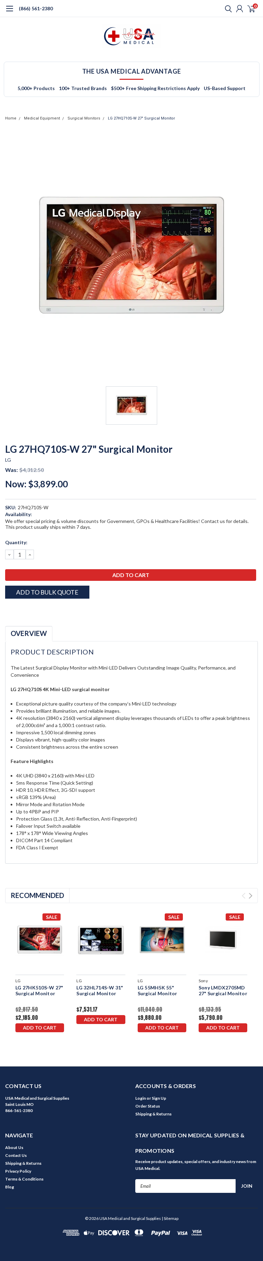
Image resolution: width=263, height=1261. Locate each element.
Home (10, 118)
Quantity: (16, 542)
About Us (14, 1147)
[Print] (25, 610)
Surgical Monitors (83, 118)
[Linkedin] (42, 610)
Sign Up (159, 1098)
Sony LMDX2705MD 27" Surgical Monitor (223, 991)
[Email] (17, 610)
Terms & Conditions (24, 1179)
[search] (227, 8)
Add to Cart (40, 1028)
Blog (9, 1186)
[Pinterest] (51, 610)
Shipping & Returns (153, 1113)
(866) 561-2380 (36, 8)
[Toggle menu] (9, 12)
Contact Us (16, 1155)
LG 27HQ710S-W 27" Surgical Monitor (141, 118)
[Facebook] (8, 610)
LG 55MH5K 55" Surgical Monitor (157, 991)
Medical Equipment (42, 118)
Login (140, 1098)
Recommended (37, 895)
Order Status (147, 1106)
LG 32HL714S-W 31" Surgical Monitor (99, 991)
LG (8, 460)
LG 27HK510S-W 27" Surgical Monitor (39, 991)
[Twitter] (34, 610)
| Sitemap (170, 1218)
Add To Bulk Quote (47, 592)
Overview (29, 633)
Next (250, 895)
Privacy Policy (18, 1171)
